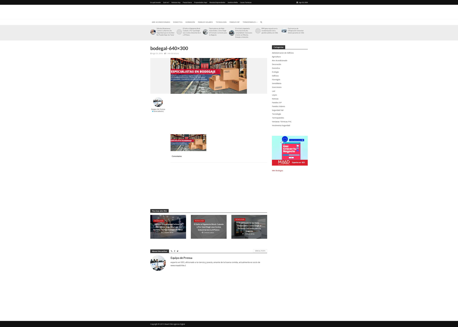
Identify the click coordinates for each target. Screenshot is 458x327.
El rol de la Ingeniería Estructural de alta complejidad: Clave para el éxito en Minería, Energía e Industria (243, 33)
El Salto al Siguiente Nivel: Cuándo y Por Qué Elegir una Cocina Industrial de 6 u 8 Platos (192, 32)
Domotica (177, 22)
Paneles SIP (234, 22)
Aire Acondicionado (161, 22)
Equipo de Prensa (158, 109)
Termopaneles (249, 22)
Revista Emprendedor (217, 2)
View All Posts (260, 251)
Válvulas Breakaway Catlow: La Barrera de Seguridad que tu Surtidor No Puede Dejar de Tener (165, 32)
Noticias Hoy (176, 2)
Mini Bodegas (277, 170)
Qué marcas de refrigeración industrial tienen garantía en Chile (296, 31)
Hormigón (190, 22)
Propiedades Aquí (200, 2)
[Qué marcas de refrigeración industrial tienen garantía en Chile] (284, 31)
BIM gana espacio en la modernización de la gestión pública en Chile (270, 31)
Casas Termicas (246, 2)
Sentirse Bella (233, 2)
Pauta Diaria (187, 2)
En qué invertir (155, 2)
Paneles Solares (205, 22)
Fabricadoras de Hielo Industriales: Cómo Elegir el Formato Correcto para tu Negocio (218, 32)
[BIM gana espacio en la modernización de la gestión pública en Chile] (257, 31)
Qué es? (166, 2)
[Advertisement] (264, 11)
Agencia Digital (179, 324)
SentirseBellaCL (159, 111)
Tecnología (221, 22)
